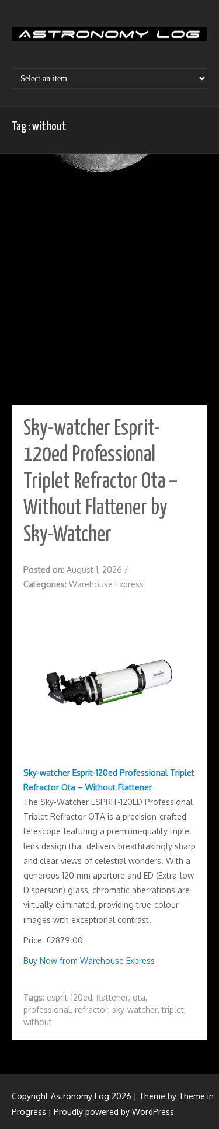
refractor (91, 1010)
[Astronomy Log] (109, 38)
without (37, 1022)
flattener (112, 997)
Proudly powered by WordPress (114, 1112)
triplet (173, 1010)
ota (139, 997)
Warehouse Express (106, 584)
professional (47, 1010)
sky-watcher (135, 1010)
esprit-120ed (69, 997)
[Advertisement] (109, 280)
